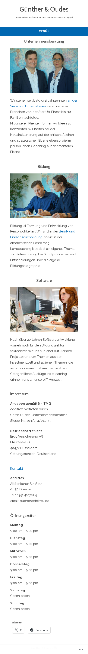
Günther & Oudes (44, 9)
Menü (54, 31)
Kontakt (16, 468)
